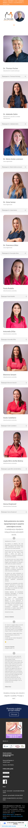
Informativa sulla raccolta (9, 826)
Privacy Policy (6, 772)
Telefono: (5, 765)
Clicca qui (14, 714)
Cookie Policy (6, 776)
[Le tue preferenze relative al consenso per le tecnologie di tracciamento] (25, 825)
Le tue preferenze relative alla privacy (15, 823)
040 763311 (11, 765)
